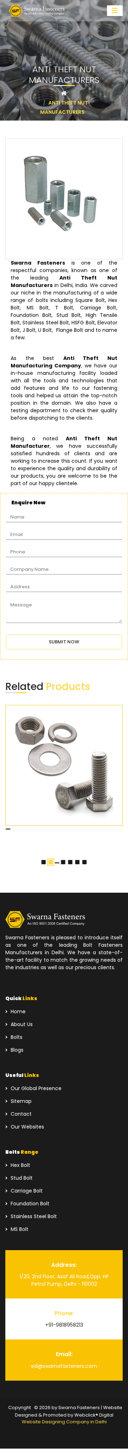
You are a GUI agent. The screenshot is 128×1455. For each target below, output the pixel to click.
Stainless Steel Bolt (33, 1216)
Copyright (19, 1407)
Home (17, 1011)
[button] (43, 862)
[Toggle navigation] (115, 10)
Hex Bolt (19, 1165)
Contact (20, 1113)
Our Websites (26, 1126)
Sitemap (20, 1101)
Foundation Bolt (29, 1203)
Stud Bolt (21, 1177)
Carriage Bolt (26, 1190)
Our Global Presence (35, 1088)
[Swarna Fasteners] (37, 11)
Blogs (16, 1049)
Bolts (15, 1037)
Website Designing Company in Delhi (64, 1421)
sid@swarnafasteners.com (64, 1366)
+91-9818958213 (64, 1324)
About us (21, 1024)
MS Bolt (18, 1229)
